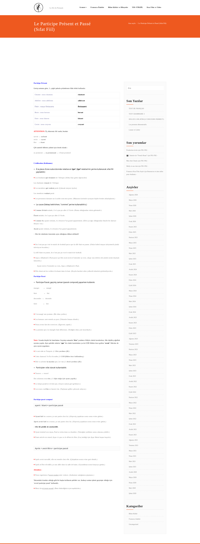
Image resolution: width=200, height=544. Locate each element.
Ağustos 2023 (133, 339)
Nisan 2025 (132, 248)
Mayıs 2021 (132, 451)
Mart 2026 (132, 211)
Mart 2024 (132, 301)
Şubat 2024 (132, 307)
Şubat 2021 (132, 467)
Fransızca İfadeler (97, 7)
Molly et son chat (132, 166)
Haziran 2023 (133, 349)
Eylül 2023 (132, 333)
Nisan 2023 (132, 360)
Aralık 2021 (133, 429)
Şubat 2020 (132, 493)
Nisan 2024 (132, 296)
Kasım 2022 (133, 387)
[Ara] (165, 7)
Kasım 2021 (133, 435)
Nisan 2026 (132, 205)
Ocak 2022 (132, 424)
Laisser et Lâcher (134, 130)
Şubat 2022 (132, 419)
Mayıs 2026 (132, 200)
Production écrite (132, 150)
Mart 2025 (132, 253)
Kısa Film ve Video (154, 7)
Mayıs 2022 (132, 403)
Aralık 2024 (133, 269)
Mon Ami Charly (132, 161)
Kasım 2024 (133, 275)
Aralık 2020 (133, 472)
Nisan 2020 (132, 483)
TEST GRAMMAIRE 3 (137, 114)
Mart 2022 (132, 413)
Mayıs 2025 (132, 243)
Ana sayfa (132, 23)
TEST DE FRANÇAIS (136, 108)
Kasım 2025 (133, 227)
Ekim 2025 (132, 232)
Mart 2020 (132, 488)
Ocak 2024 (132, 312)
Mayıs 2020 (132, 477)
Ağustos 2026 (133, 195)
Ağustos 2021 (133, 440)
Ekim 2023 (132, 328)
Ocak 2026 (132, 221)
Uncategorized (133, 524)
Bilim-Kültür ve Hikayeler (118, 7)
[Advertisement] (100, 55)
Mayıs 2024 (132, 291)
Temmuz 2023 (133, 344)
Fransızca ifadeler (134, 519)
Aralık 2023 (133, 317)
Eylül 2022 (132, 392)
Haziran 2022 (133, 397)
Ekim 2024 (132, 280)
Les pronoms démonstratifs (138, 124)
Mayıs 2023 (132, 355)
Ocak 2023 (132, 376)
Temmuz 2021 (133, 445)
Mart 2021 (132, 461)
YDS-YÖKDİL (137, 7)
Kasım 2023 (133, 323)
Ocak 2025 (132, 264)
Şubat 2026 (132, 216)
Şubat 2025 (132, 259)
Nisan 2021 (132, 456)
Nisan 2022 (132, 408)
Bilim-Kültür (133, 514)
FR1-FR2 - (144, 150)
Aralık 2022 (133, 381)
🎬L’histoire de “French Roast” (136, 155)
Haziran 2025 (133, 237)
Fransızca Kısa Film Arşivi (135, 171)
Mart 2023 (132, 365)
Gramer (82, 7)
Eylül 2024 (132, 285)
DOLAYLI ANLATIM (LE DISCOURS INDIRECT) (146, 119)
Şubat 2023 (132, 371)
